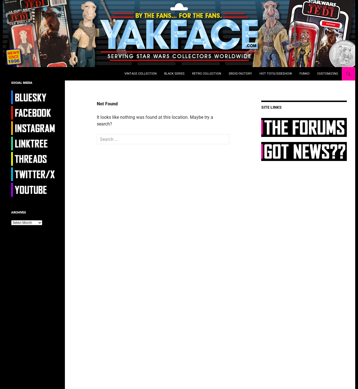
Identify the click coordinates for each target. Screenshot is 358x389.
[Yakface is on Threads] (33, 159)
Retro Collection (206, 73)
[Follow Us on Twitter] (33, 174)
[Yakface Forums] (304, 127)
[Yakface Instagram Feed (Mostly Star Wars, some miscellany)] (33, 128)
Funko (305, 73)
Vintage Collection (140, 73)
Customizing (327, 73)
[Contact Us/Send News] (304, 151)
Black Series (174, 73)
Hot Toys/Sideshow (276, 73)
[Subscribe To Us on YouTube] (33, 189)
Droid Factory (240, 73)
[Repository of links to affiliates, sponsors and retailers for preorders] (33, 143)
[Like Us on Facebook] (33, 113)
